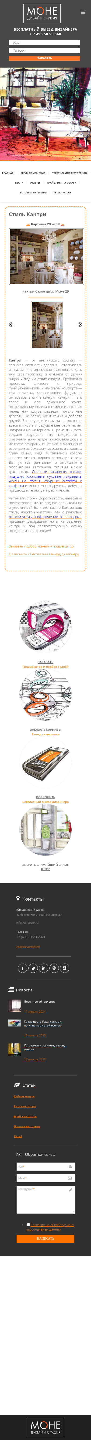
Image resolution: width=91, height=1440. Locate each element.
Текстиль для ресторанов (69, 173)
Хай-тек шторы (24, 1096)
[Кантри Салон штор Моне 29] (46, 283)
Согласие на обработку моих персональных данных (50, 1227)
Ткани (19, 182)
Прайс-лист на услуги (61, 182)
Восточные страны (27, 1126)
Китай (18, 1136)
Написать (45, 1238)
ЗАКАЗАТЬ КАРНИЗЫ (45, 729)
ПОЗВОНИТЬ (45, 797)
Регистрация (62, 192)
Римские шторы (25, 1106)
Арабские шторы (25, 1116)
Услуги (35, 182)
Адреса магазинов (28, 947)
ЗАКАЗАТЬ (44, 58)
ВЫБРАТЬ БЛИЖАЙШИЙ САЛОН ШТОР (45, 867)
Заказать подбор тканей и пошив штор (41, 546)
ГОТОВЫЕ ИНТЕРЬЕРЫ (33, 192)
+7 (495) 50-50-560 (30, 937)
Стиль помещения (33, 173)
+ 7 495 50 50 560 (45, 34)
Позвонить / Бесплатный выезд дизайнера (44, 554)
